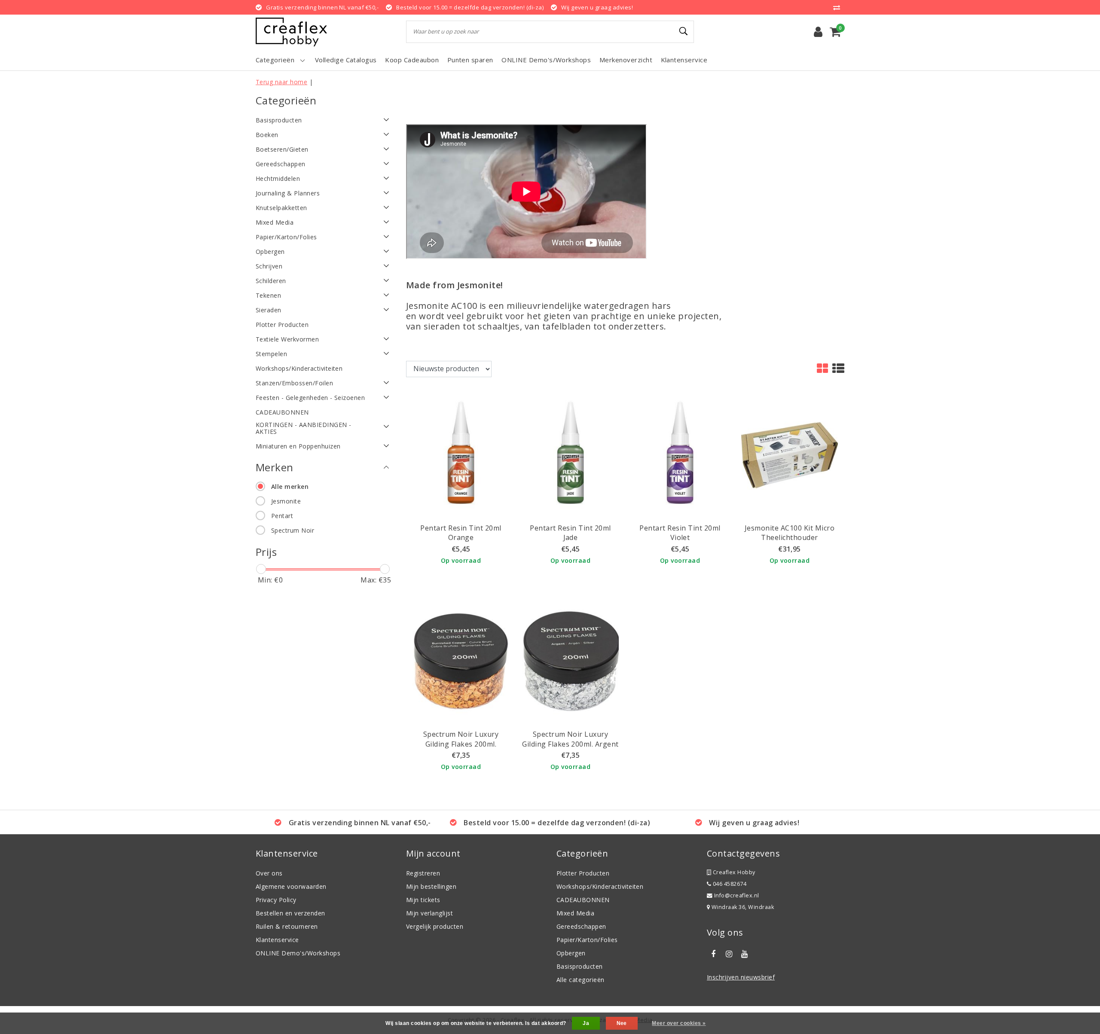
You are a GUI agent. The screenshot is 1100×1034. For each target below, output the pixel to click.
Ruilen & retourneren (287, 926)
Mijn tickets (423, 900)
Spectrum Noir (292, 530)
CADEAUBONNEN (583, 900)
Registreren (423, 873)
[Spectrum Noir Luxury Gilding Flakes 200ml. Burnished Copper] (460, 660)
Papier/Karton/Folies (587, 940)
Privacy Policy (276, 900)
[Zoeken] (683, 31)
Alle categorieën (580, 980)
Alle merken (290, 486)
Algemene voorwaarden (291, 886)
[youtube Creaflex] (744, 954)
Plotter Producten (582, 873)
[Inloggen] (818, 32)
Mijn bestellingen (431, 886)
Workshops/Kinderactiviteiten (599, 886)
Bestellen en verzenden (290, 913)
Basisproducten (579, 966)
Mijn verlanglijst (429, 913)
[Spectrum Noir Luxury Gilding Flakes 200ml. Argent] (570, 660)
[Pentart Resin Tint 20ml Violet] (680, 454)
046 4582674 (728, 884)
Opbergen (571, 953)
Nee (622, 1023)
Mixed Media (575, 913)
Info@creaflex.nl (736, 895)
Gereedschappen (581, 926)
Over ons (269, 873)
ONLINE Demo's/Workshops (298, 953)
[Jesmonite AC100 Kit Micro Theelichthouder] (789, 454)
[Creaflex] (291, 32)
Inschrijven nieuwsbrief (741, 977)
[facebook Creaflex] (713, 954)
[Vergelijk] (838, 7)
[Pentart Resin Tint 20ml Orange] (460, 454)
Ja (586, 1023)
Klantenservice (277, 940)
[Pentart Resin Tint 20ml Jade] (570, 454)
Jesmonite (286, 501)
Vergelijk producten (434, 926)
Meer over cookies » (679, 1023)
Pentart (282, 516)
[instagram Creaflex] (728, 954)
